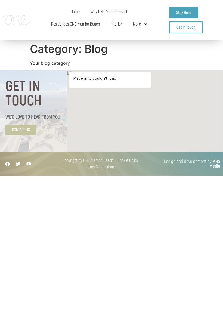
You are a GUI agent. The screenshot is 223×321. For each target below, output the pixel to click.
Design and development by (192, 164)
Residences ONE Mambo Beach (75, 24)
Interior (116, 24)
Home (75, 11)
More (137, 24)
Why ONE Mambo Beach (109, 11)
